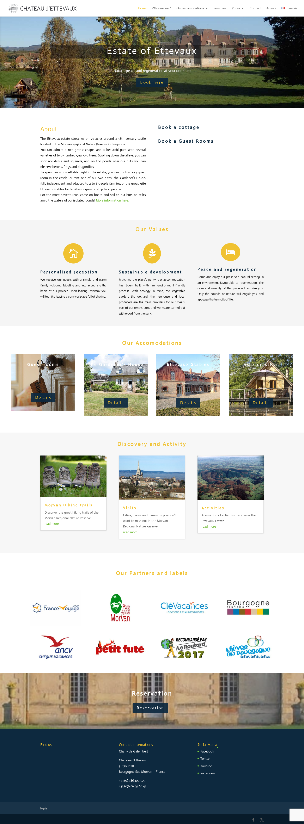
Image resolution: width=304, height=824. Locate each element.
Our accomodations (190, 8)
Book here (152, 82)
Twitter (205, 758)
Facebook (207, 751)
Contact (255, 8)
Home (142, 8)
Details (43, 397)
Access (271, 8)
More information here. (112, 200)
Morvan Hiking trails (68, 505)
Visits (130, 508)
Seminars (220, 8)
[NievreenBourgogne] (248, 665)
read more (51, 523)
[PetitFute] (120, 665)
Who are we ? (161, 8)
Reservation (150, 708)
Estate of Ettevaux (152, 51)
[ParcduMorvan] (120, 624)
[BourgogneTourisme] (248, 624)
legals (43, 808)
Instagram (207, 773)
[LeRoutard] (184, 665)
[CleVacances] (184, 624)
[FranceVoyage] (55, 624)
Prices (236, 8)
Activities (213, 508)
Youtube (206, 766)
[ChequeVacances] (55, 665)
